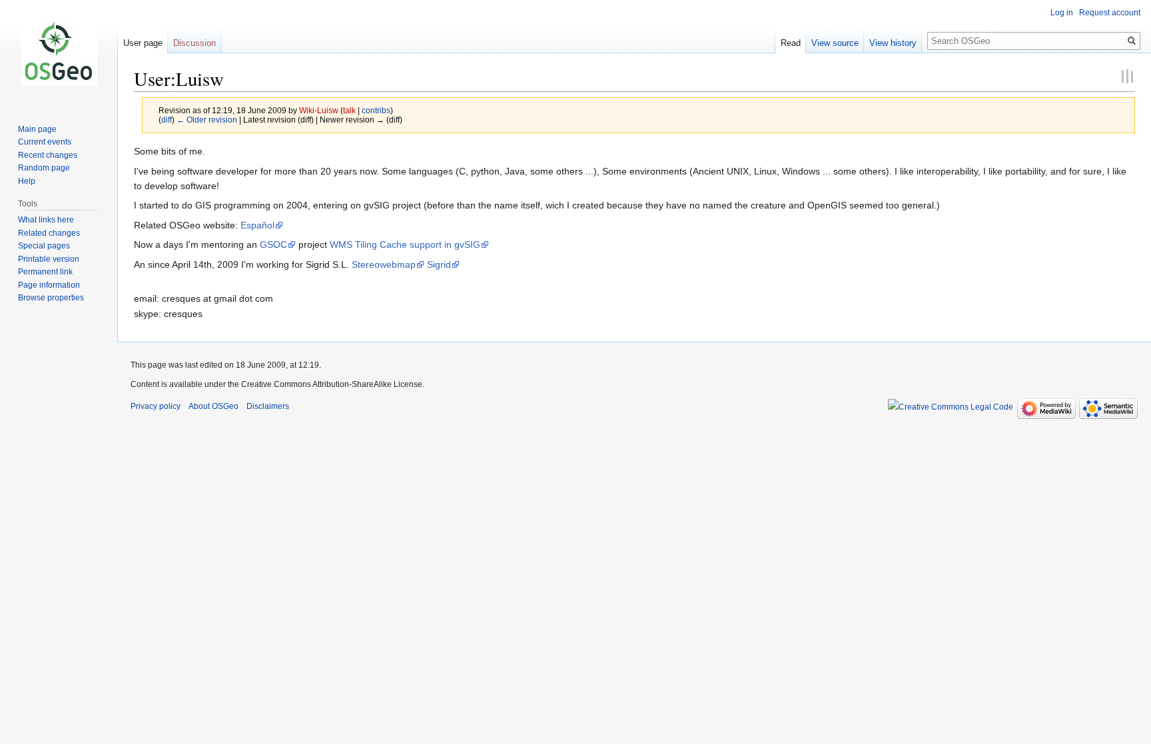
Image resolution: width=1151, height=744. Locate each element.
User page (143, 43)
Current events (44, 142)
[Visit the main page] (58, 53)
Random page (44, 168)
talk (349, 110)
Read (791, 43)
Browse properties (51, 297)
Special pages (44, 245)
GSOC (273, 244)
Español (257, 225)
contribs (376, 110)
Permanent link (45, 271)
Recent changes (47, 155)
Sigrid (439, 264)
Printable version (48, 259)
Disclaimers (267, 406)
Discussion (194, 43)
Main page (37, 129)
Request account (1109, 12)
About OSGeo (213, 406)
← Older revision (207, 119)
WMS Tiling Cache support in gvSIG (405, 244)
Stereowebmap (384, 264)
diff (166, 119)
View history (893, 43)
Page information (49, 285)
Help (26, 181)
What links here (46, 219)
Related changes (49, 233)
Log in (1061, 12)
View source (835, 43)
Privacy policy (156, 406)
